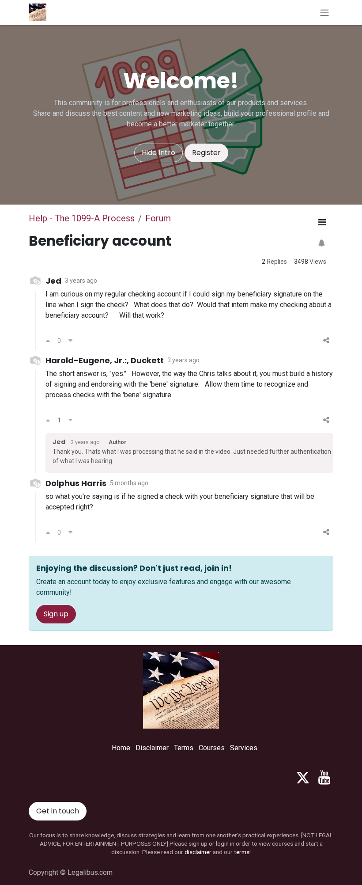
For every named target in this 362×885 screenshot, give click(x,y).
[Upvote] (48, 340)
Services (243, 748)
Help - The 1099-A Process (82, 218)
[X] (303, 777)
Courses (212, 748)
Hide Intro (158, 153)
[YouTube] (324, 777)
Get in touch (57, 811)
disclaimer (198, 851)
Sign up (56, 614)
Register (206, 153)
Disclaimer (152, 748)
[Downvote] (70, 340)
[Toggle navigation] (324, 13)
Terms (183, 748)
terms (241, 851)
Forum (158, 218)
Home (121, 748)
